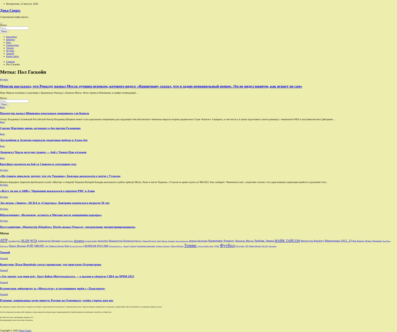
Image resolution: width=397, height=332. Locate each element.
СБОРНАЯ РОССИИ (95, 245)
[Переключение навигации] (1, 23)
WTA (33, 241)
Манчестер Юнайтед (312, 240)
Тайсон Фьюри (176, 246)
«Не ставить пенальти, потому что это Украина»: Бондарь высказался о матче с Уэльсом (60, 176)
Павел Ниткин (17, 245)
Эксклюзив (272, 246)
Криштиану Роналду (221, 240)
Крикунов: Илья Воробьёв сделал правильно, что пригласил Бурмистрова (50, 264)
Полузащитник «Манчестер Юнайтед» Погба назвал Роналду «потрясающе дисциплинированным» (68, 227)
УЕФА (216, 246)
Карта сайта (12, 56)
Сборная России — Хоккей (119, 246)
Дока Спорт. (10, 10)
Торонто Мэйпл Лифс (205, 246)
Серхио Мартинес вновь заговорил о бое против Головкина (40, 128)
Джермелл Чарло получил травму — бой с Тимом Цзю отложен (43, 152)
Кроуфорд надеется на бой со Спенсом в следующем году (38, 164)
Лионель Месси (244, 240)
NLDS (25, 240)
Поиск (3, 25)
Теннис (10, 48)
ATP (4, 240)
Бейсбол (10, 39)
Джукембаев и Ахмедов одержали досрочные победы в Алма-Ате (43, 140)
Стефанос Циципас (163, 246)
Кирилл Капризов (182, 241)
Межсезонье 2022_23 (338, 240)
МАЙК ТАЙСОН (287, 241)
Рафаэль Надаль (56, 246)
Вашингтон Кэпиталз (122, 240)
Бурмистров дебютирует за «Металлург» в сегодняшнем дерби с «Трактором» (52, 288)
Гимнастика (12, 45)
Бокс (8, 42)
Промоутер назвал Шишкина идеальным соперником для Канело (44, 113)
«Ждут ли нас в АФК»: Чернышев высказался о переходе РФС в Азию (47, 191)
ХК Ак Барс (240, 246)
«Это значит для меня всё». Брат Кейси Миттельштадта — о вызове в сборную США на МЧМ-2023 (67, 276)
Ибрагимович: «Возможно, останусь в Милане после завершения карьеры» (51, 215)
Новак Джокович (373, 241)
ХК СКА (265, 246)
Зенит (159, 241)
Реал (67, 246)
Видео (138, 241)
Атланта (79, 240)
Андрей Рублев (67, 241)
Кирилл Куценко (198, 240)
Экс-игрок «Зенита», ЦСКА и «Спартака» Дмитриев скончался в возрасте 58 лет (54, 203)
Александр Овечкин (49, 240)
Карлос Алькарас (168, 241)
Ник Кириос (358, 241)
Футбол (10, 50)
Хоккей (10, 53)
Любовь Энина (264, 240)
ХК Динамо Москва (253, 246)
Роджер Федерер (76, 246)
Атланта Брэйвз (91, 241)
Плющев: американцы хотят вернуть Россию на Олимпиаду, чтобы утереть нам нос (56, 300)
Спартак (132, 246)
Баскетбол (11, 37)
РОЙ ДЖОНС (36, 245)
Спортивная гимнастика (145, 246)
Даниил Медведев (149, 241)
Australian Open (14, 241)
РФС (47, 246)
